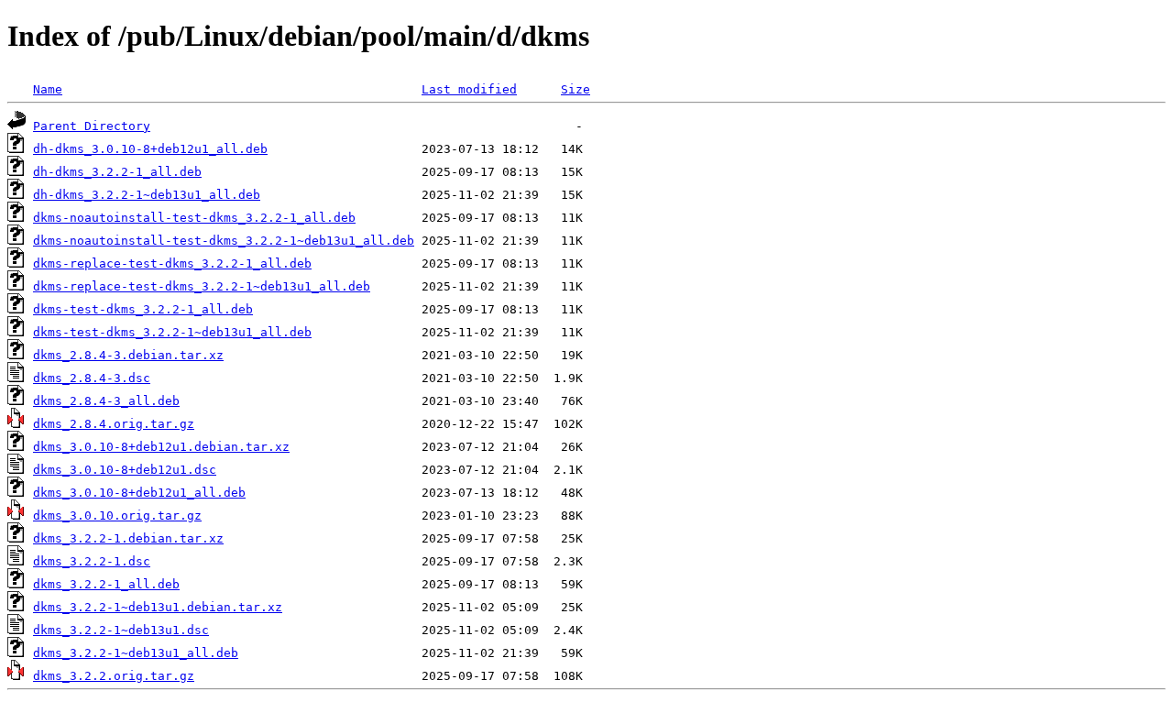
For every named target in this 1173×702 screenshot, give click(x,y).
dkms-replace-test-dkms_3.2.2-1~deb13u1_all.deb (201, 286)
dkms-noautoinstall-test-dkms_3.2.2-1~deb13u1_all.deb (223, 240)
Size (575, 89)
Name (47, 89)
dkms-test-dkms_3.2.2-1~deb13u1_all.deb (172, 332)
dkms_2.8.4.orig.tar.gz (113, 424)
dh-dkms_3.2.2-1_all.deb (117, 172)
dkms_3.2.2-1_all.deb (106, 584)
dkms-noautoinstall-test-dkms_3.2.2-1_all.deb (194, 218)
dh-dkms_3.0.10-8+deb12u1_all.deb (150, 149)
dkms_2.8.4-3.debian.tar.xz (128, 355)
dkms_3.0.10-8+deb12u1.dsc (124, 470)
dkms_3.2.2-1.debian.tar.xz (128, 538)
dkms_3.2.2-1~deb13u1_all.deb (135, 653)
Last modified (469, 89)
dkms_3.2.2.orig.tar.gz (113, 676)
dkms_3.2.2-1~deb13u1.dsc (121, 630)
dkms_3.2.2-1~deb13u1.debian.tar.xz (157, 607)
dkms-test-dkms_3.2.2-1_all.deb (143, 309)
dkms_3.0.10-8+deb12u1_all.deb (139, 492)
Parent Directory (91, 126)
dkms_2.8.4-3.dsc (91, 378)
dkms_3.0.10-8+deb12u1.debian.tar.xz (161, 447)
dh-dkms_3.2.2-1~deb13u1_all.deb (146, 195)
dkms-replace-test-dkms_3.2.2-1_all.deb (172, 263)
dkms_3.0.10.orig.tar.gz (117, 515)
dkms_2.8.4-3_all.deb (106, 401)
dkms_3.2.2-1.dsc (91, 561)
